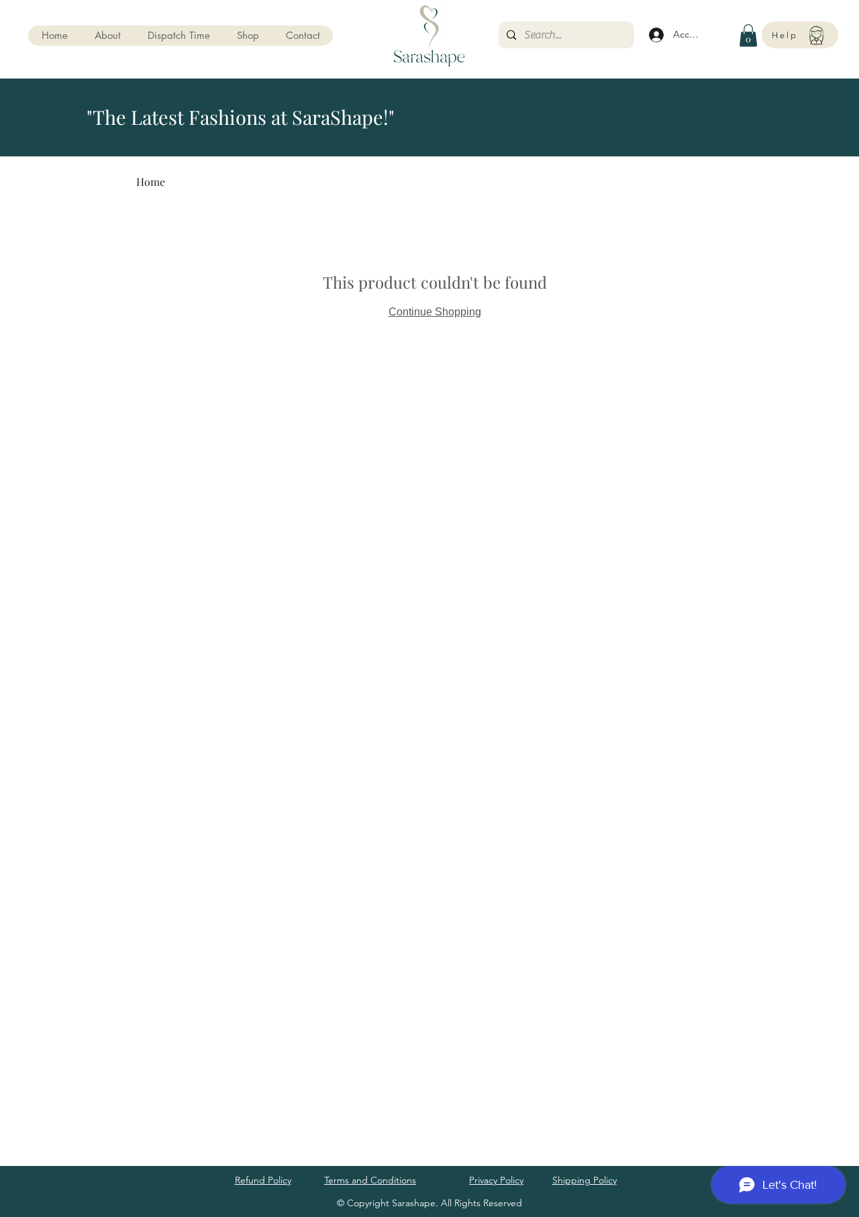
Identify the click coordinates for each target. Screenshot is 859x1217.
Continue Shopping (435, 312)
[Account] (654, 34)
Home (150, 182)
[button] (247, 36)
